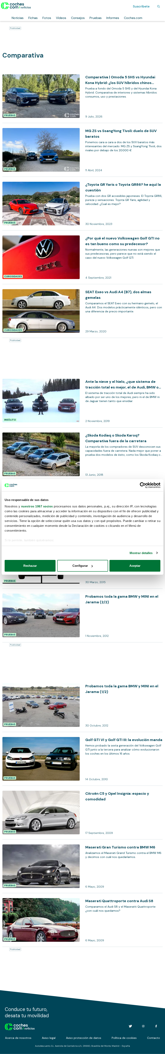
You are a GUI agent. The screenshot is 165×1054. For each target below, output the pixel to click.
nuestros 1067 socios (37, 506)
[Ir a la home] (16, 5)
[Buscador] (159, 6)
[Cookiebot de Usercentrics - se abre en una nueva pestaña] (142, 485)
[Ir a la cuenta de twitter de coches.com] (130, 1026)
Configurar (80, 565)
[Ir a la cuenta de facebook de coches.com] (156, 1026)
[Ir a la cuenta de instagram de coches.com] (143, 1026)
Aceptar (135, 565)
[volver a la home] (20, 1026)
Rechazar (30, 565)
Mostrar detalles (141, 553)
